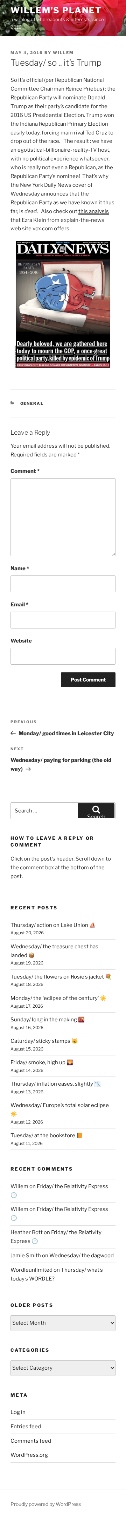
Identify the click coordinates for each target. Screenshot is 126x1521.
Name (19, 568)
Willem (63, 52)
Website (21, 641)
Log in (18, 1412)
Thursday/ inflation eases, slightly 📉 (55, 1084)
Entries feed (25, 1426)
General (32, 403)
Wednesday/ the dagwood (81, 1255)
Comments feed (30, 1441)
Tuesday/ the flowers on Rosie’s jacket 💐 (61, 977)
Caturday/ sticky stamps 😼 (44, 1041)
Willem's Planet (56, 10)
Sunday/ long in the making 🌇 (47, 1019)
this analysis (93, 211)
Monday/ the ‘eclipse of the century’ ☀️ (58, 998)
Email (19, 604)
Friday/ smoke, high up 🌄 (41, 1062)
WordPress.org (29, 1455)
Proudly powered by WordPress (45, 1504)
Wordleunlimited (31, 1270)
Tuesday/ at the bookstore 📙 (46, 1135)
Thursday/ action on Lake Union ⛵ (53, 925)
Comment (25, 471)
